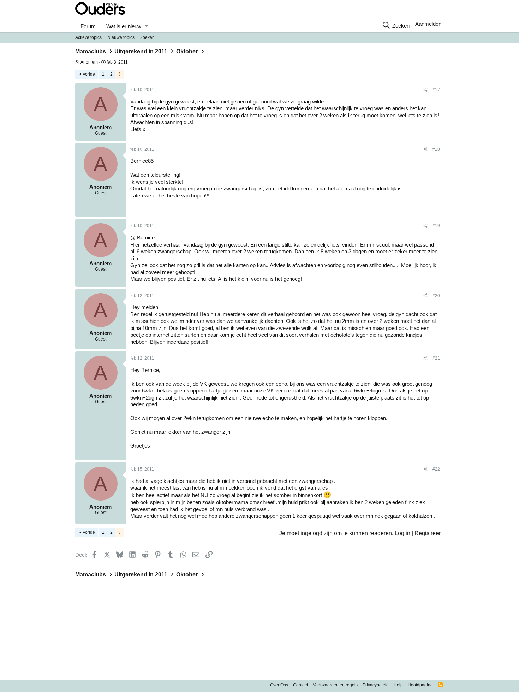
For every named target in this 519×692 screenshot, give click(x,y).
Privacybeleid (376, 684)
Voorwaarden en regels (335, 684)
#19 (436, 225)
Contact (300, 684)
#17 (436, 89)
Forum (88, 26)
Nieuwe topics (121, 37)
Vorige (89, 74)
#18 (436, 149)
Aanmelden (428, 24)
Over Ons (279, 684)
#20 (436, 295)
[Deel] (425, 90)
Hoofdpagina (420, 684)
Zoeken (147, 37)
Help (398, 684)
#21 (436, 358)
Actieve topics (88, 37)
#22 (436, 469)
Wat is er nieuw (123, 26)
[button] (146, 26)
